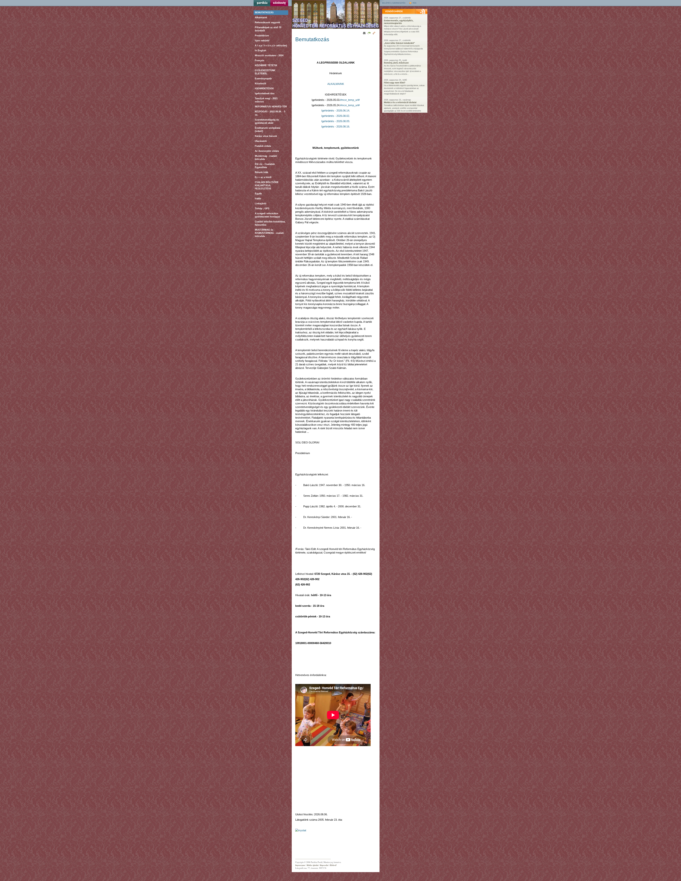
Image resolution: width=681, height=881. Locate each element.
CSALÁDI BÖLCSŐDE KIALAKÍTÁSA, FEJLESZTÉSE (267, 185)
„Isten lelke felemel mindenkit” (399, 43)
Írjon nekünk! (262, 40)
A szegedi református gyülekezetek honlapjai (267, 215)
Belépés (386, 3)
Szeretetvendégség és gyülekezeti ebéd (267, 121)
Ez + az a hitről (263, 177)
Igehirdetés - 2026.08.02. (335, 115)
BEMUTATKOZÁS (264, 12)
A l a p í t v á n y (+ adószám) (271, 45)
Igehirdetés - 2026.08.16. (335, 126)
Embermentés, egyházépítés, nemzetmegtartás (398, 22)
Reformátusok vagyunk (267, 22)
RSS (414, 3)
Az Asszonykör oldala (267, 151)
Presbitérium (262, 35)
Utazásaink (261, 141)
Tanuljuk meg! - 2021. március (266, 100)
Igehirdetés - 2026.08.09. (335, 121)
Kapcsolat (324, 865)
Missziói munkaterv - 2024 (269, 55)
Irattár (258, 198)
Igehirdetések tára (264, 93)
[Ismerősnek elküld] (369, 33)
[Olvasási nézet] (374, 33)
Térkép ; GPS (262, 208)
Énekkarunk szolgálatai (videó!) (267, 129)
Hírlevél (333, 865)
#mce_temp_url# (350, 100)
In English (260, 50)
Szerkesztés (398, 3)
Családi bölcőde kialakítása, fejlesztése (270, 223)
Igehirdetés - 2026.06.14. (335, 110)
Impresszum (300, 865)
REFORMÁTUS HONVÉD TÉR (271, 106)
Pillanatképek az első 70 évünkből (268, 29)
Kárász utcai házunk (266, 136)
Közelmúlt (260, 83)
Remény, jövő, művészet (396, 63)
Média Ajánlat (313, 865)
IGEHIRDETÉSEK (264, 88)
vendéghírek (394, 11)
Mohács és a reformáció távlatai (400, 102)
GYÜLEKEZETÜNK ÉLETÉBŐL (265, 72)
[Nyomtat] (364, 33)
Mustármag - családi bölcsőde (266, 157)
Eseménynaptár (263, 78)
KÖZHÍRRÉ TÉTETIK (266, 65)
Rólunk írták (261, 172)
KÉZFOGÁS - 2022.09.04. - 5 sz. (270, 113)
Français (259, 60)
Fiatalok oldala (263, 146)
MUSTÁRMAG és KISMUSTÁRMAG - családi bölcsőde (269, 233)
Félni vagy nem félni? (394, 82)
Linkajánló (260, 203)
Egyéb (258, 193)
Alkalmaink (261, 17)
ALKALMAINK (335, 84)
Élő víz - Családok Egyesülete (265, 166)
